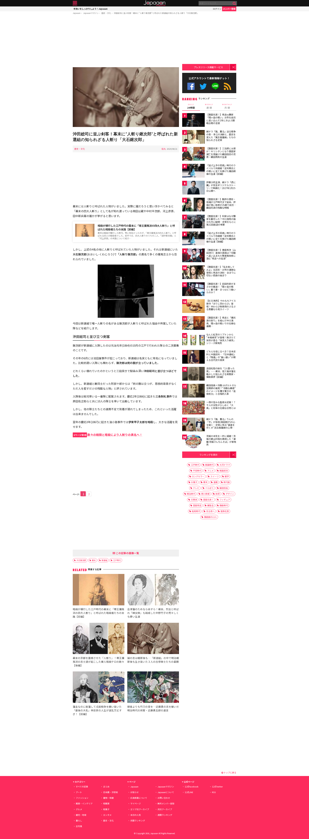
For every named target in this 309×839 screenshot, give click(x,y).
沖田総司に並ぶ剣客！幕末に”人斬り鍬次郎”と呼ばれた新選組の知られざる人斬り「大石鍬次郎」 (156, 13)
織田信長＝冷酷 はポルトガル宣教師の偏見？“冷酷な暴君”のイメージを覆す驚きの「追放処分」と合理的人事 (221, 389)
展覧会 (210, 505)
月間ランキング (137, 820)
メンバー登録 (229, 8)
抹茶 (217, 493)
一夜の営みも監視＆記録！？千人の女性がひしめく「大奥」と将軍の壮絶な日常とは (221, 405)
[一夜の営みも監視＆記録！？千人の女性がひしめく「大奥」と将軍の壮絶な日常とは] (193, 408)
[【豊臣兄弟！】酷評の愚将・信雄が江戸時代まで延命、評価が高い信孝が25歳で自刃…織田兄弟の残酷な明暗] (193, 205)
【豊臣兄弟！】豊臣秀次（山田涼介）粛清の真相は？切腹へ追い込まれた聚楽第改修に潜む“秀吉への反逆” (221, 254)
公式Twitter (203, 86)
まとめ (106, 786)
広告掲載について (138, 797)
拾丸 (164, 148)
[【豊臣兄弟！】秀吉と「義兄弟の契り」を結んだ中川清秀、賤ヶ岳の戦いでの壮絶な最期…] (193, 323)
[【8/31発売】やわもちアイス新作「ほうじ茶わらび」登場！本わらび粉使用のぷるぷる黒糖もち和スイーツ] (193, 306)
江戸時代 (117, 560)
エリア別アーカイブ (139, 809)
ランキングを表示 (208, 454)
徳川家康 (205, 493)
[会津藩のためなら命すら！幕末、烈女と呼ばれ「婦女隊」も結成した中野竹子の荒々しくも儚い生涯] (153, 590)
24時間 (191, 106)
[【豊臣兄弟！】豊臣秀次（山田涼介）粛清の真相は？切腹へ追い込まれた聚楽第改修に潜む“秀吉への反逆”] (193, 255)
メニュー (75, 3)
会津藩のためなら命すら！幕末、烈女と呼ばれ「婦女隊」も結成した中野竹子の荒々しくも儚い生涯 (153, 612)
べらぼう (209, 488)
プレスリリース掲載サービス (208, 67)
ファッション (82, 797)
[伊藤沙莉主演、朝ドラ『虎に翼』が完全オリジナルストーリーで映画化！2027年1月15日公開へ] (193, 188)
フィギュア (225, 499)
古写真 (79, 826)
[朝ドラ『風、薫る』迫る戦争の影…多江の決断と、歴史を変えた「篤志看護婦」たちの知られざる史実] (193, 137)
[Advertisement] (126, 41)
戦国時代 (209, 464)
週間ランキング (165, 814)
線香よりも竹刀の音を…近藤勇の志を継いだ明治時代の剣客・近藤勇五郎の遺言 (153, 708)
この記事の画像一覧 (127, 553)
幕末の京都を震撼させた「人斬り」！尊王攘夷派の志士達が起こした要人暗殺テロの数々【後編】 (98, 661)
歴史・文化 (106, 13)
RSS (227, 86)
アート (79, 792)
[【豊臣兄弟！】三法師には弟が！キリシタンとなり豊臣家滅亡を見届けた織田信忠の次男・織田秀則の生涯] (193, 154)
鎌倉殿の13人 (210, 517)
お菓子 (194, 482)
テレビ (196, 488)
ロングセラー (198, 476)
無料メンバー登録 (166, 803)
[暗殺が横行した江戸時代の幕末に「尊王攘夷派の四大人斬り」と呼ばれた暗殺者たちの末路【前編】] (98, 590)
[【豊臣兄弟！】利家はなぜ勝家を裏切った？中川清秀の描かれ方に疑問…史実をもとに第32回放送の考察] (193, 222)
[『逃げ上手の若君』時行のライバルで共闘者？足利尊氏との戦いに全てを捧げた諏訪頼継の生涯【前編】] (193, 171)
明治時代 (191, 493)
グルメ (79, 809)
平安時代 (197, 470)
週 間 (209, 106)
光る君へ (210, 511)
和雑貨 (106, 803)
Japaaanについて (166, 792)
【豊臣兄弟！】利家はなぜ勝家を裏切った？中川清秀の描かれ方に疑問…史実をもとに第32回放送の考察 (221, 220)
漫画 (215, 482)
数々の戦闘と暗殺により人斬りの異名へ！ (108, 435)
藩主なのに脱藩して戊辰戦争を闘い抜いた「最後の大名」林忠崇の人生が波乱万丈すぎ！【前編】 (97, 710)
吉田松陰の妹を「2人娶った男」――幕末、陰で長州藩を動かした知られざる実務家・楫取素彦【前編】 (221, 373)
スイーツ (214, 476)
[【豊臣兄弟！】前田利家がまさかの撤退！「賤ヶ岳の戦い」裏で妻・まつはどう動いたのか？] (193, 289)
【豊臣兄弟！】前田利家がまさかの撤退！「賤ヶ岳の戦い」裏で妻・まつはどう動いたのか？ (221, 288)
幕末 (94, 560)
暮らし (79, 820)
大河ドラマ (225, 464)
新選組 (104, 560)
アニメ (210, 470)
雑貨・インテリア (84, 803)
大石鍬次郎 (81, 560)
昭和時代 (196, 511)
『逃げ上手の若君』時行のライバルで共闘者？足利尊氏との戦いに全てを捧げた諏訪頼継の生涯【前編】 (221, 170)
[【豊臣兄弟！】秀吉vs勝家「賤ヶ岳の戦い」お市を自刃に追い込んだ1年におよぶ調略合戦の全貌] (193, 120)
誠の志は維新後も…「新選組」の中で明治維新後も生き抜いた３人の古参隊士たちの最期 (153, 659)
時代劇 (227, 482)
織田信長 (224, 488)
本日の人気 (135, 814)
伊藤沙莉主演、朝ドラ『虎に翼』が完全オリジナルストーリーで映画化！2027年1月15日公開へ (221, 186)
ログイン (217, 8)
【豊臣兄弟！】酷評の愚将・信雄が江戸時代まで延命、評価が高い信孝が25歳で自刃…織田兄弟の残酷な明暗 (221, 203)
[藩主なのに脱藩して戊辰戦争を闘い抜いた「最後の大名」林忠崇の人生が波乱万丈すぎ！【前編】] (98, 687)
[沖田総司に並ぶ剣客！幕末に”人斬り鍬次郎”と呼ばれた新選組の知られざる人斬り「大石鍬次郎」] (126, 97)
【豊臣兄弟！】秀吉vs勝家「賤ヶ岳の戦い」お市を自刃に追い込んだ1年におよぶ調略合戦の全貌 (221, 119)
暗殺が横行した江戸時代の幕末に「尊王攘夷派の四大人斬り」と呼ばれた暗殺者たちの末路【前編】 (136, 227)
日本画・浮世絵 (110, 792)
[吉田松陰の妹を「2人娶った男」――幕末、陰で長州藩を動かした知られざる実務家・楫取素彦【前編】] (193, 374)
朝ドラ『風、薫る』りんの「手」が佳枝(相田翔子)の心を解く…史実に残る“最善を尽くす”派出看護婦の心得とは (220, 424)
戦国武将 (224, 470)
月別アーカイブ (165, 809)
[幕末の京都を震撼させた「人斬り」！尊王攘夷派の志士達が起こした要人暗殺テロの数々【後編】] (98, 639)
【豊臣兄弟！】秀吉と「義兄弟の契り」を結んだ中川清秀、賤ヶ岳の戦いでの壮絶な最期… (221, 322)
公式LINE (215, 86)
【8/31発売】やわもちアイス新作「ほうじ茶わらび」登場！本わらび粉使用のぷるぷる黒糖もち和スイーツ (221, 305)
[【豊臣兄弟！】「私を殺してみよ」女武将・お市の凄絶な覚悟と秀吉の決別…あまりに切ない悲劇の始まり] (193, 272)
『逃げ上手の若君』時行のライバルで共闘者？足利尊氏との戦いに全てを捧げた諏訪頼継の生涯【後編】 (221, 237)
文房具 (194, 499)
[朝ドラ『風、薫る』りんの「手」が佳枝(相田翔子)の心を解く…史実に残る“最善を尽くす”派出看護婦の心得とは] (193, 425)
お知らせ (134, 792)
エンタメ (107, 814)
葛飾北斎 (224, 511)
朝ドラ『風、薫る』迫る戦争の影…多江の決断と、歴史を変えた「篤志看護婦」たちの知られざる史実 (221, 136)
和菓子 (106, 809)
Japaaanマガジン (91, 13)
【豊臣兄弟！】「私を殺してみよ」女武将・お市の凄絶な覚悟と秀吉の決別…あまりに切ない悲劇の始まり (221, 271)
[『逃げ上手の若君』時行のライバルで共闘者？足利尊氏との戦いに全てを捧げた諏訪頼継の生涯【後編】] (193, 239)
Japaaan (154, 3)
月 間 (227, 106)
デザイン (230, 493)
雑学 (227, 476)
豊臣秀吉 (197, 505)
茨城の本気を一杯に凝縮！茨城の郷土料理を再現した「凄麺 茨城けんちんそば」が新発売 (221, 440)
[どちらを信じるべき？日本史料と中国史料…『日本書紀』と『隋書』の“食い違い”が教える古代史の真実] (193, 357)
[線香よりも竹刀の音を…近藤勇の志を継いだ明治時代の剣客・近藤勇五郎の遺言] (153, 687)
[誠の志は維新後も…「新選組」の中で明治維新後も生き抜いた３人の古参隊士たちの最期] (153, 639)
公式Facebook (191, 86)
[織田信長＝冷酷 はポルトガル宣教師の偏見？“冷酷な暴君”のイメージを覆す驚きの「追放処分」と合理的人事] (193, 391)
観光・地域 (81, 814)
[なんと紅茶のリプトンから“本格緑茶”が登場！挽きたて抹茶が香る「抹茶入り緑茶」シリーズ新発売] (193, 340)
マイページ (135, 803)
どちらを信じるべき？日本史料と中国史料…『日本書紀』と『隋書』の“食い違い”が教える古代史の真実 (221, 356)
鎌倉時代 (224, 505)
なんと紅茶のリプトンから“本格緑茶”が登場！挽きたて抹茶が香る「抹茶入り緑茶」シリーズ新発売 (221, 339)
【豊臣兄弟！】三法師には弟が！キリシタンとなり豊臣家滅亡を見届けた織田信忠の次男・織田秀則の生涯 (221, 153)
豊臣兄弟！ (208, 499)
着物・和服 (108, 797)
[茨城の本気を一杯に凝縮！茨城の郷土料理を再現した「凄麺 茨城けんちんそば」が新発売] (193, 442)
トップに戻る (229, 772)
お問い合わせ (164, 797)
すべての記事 (82, 786)
